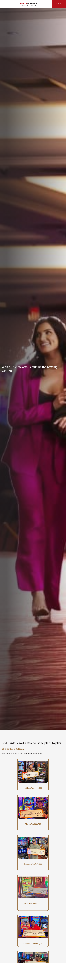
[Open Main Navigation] (2, 4)
